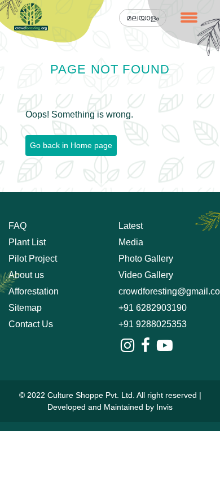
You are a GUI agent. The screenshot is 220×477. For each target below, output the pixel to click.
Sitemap (25, 308)
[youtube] (165, 345)
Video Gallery (145, 275)
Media (130, 242)
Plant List (27, 242)
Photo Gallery (145, 258)
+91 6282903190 (152, 308)
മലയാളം (142, 17)
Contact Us (30, 324)
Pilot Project (32, 258)
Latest (130, 226)
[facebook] (145, 345)
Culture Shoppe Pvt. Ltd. (91, 395)
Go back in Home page (71, 145)
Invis (164, 406)
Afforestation (33, 291)
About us (26, 275)
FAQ (17, 226)
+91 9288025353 (152, 324)
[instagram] (127, 345)
